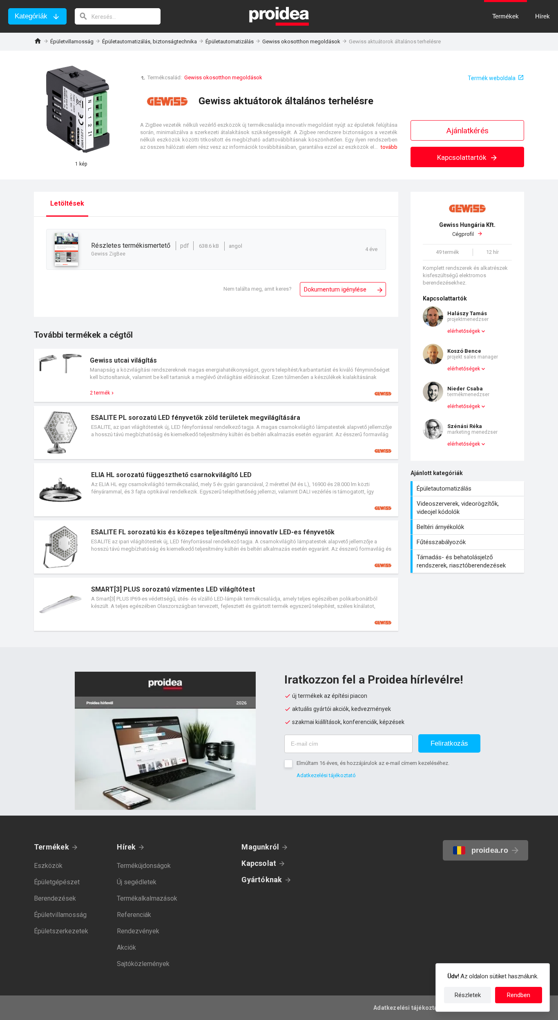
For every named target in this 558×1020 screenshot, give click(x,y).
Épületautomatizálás (229, 41)
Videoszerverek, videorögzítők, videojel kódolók (468, 507)
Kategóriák (31, 16)
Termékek (51, 847)
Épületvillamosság (72, 41)
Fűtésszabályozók (468, 542)
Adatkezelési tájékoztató (326, 775)
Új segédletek (136, 882)
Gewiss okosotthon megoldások (301, 41)
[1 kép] (81, 110)
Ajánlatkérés (467, 130)
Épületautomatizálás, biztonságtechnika (149, 41)
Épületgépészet (57, 882)
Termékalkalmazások (147, 898)
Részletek (468, 995)
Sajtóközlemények (143, 964)
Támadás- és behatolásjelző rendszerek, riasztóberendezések (468, 561)
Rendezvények (138, 931)
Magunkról (260, 847)
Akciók (126, 947)
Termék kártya (216, 375)
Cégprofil (467, 230)
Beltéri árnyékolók (468, 527)
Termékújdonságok (144, 866)
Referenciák (134, 915)
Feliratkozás (449, 743)
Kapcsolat (258, 863)
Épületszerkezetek (61, 931)
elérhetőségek (463, 331)
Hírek (126, 847)
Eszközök (48, 866)
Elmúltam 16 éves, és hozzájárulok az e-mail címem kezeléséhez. (373, 763)
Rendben (518, 995)
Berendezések (55, 898)
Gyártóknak (261, 879)
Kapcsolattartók (462, 157)
